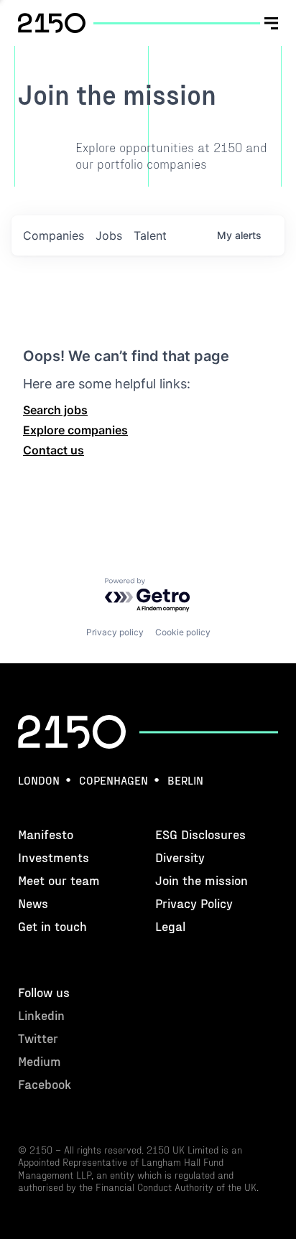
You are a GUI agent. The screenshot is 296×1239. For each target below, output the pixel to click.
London (39, 780)
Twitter (38, 1037)
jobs (109, 235)
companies (53, 235)
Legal (170, 925)
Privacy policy (115, 632)
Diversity (180, 856)
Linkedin (41, 1014)
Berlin (185, 780)
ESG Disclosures (200, 833)
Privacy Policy (194, 902)
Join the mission (201, 879)
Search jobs (55, 410)
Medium (39, 1060)
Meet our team (59, 879)
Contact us (53, 450)
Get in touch (52, 925)
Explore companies (75, 430)
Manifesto (45, 833)
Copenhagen (113, 780)
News (33, 902)
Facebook (44, 1083)
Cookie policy (183, 632)
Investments (53, 856)
